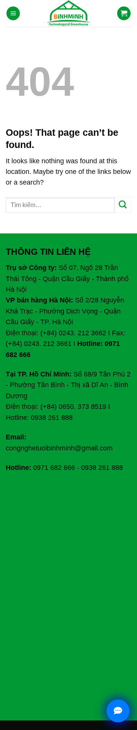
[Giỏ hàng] (124, 13)
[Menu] (13, 13)
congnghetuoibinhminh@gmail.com (59, 448)
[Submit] (123, 205)
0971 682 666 (54, 467)
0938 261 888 (102, 467)
